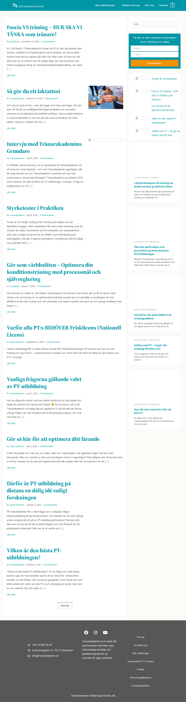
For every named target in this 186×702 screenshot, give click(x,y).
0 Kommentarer (48, 41)
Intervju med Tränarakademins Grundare (44, 147)
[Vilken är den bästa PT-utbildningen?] (105, 556)
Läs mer (11, 75)
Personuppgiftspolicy (141, 677)
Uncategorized (153, 340)
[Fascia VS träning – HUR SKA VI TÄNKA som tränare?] (105, 28)
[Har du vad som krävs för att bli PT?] (154, 384)
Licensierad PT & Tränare (140, 661)
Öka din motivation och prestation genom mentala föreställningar (151, 250)
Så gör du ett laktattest (33, 91)
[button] (65, 605)
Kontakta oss (140, 645)
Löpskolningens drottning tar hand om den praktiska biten (154, 184)
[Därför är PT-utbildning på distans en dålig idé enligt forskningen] (105, 490)
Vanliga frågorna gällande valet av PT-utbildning (44, 382)
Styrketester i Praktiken (35, 208)
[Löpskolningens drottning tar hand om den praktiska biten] (154, 158)
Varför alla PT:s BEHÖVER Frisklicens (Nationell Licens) (64, 331)
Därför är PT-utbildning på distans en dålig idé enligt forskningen (39, 490)
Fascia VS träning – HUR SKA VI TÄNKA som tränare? (44, 31)
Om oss (140, 637)
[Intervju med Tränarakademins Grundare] (105, 155)
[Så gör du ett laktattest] (105, 97)
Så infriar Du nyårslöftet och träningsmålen (152, 316)
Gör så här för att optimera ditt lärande (53, 439)
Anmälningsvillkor (140, 685)
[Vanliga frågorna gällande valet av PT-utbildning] (105, 385)
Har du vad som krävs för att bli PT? (152, 411)
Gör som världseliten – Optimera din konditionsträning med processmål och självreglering (54, 272)
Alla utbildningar (140, 653)
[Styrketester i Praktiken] (105, 215)
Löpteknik (154, 178)
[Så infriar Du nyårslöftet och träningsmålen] (154, 290)
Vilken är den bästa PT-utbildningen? (34, 554)
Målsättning (154, 242)
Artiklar (140, 669)
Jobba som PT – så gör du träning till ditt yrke (150, 347)
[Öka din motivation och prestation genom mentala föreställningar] (154, 222)
